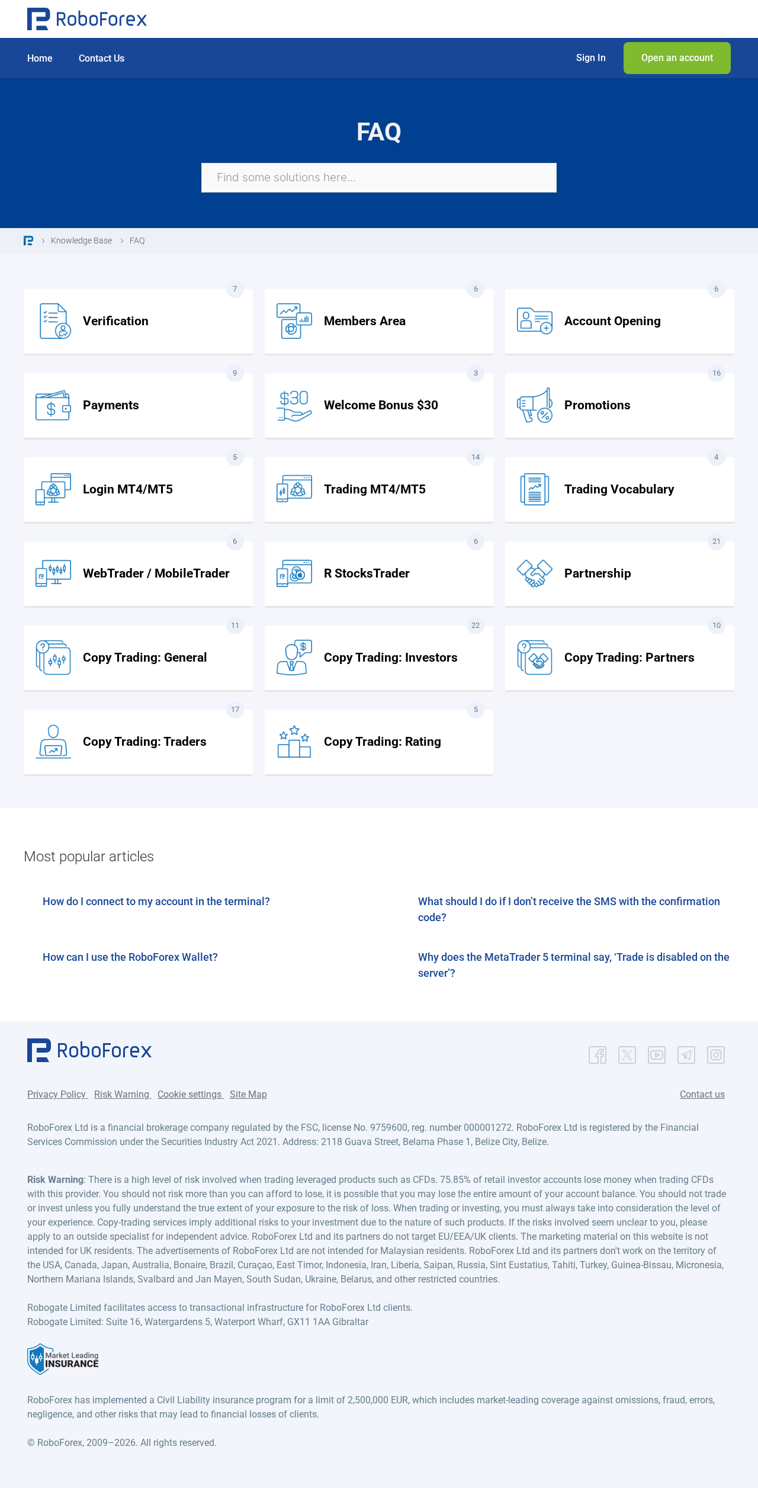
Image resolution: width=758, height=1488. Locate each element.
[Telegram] (686, 1052)
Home (40, 58)
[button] (591, 58)
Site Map (248, 1094)
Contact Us (101, 58)
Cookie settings (191, 1094)
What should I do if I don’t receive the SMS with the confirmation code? (569, 909)
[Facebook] (597, 1052)
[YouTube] (657, 1052)
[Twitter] (627, 1052)
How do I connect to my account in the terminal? (156, 901)
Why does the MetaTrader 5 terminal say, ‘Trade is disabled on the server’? (574, 965)
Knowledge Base (81, 240)
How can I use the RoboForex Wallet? (130, 957)
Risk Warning (123, 1094)
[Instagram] (716, 1052)
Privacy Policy (57, 1094)
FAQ (137, 240)
